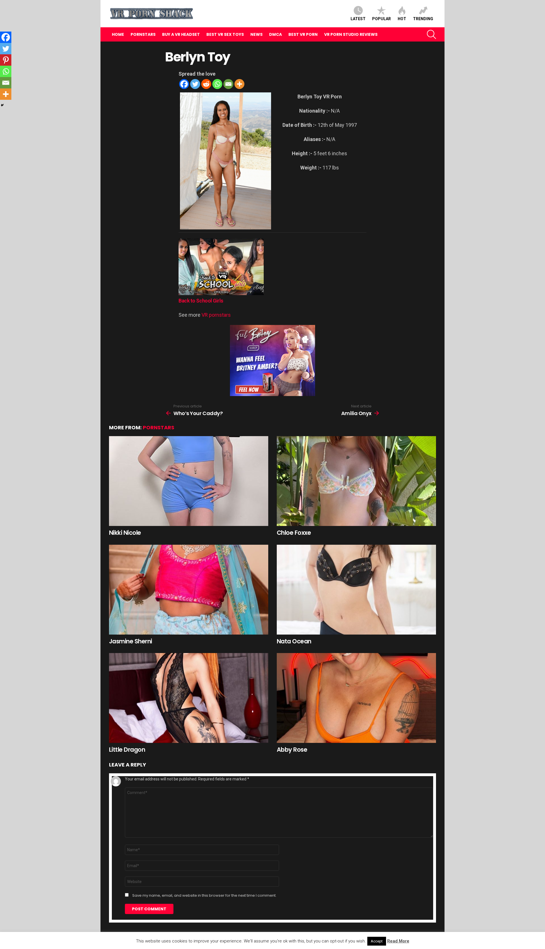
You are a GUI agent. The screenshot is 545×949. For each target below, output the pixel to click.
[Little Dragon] (188, 698)
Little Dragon (127, 749)
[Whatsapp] (217, 84)
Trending (423, 18)
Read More (398, 941)
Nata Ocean (294, 641)
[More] (239, 84)
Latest (358, 18)
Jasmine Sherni (130, 641)
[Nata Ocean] (356, 590)
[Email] (228, 84)
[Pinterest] (5, 60)
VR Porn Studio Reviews (351, 34)
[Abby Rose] (356, 698)
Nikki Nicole (125, 533)
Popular (381, 18)
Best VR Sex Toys (225, 34)
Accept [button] (377, 941)
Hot (402, 18)
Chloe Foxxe (294, 533)
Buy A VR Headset (181, 34)
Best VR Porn (303, 34)
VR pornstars (216, 315)
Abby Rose (292, 749)
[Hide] (2, 105)
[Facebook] (184, 84)
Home (118, 34)
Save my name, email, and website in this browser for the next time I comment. (204, 895)
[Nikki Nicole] (188, 481)
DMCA (275, 34)
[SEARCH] (431, 34)
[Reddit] (206, 84)
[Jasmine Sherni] (188, 590)
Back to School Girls (201, 301)
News (256, 34)
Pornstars (143, 34)
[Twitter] (195, 84)
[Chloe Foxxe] (356, 481)
